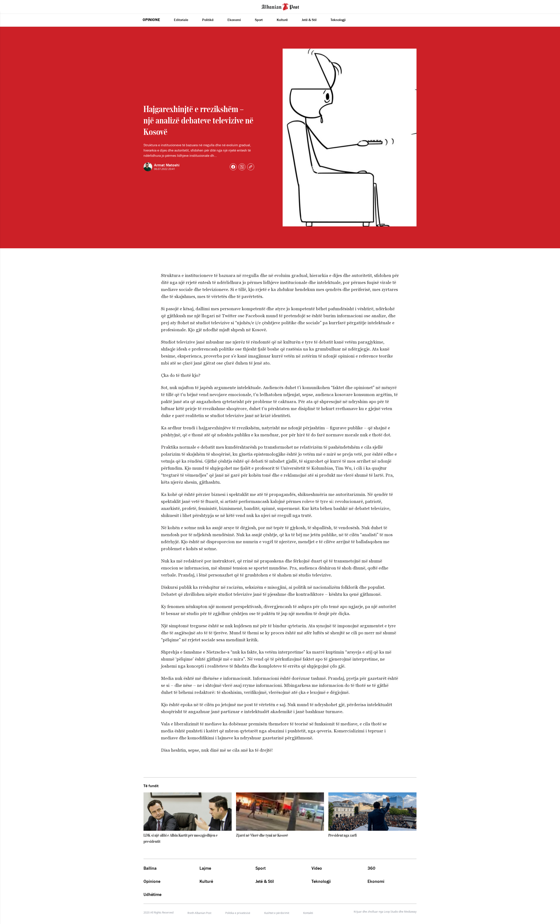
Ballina (150, 868)
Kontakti (308, 913)
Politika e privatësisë (237, 913)
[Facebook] (233, 166)
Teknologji (338, 20)
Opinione (151, 20)
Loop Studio (391, 911)
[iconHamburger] (11, 6)
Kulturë (282, 20)
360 (371, 868)
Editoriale (181, 20)
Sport (259, 20)
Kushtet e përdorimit (276, 913)
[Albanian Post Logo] (280, 6)
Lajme (205, 868)
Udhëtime (152, 894)
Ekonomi (234, 20)
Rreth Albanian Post (199, 913)
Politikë (208, 20)
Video (317, 868)
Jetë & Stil (309, 20)
